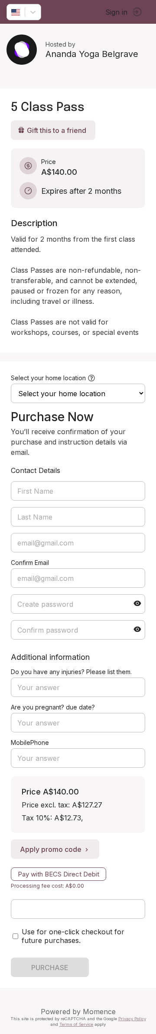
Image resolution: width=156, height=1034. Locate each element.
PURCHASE (49, 967)
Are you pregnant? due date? (53, 707)
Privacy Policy (132, 1018)
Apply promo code (50, 849)
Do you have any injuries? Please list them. (71, 671)
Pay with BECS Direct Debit (58, 874)
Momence (99, 1011)
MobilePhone (30, 742)
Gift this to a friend (56, 130)
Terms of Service (76, 1024)
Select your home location (48, 377)
